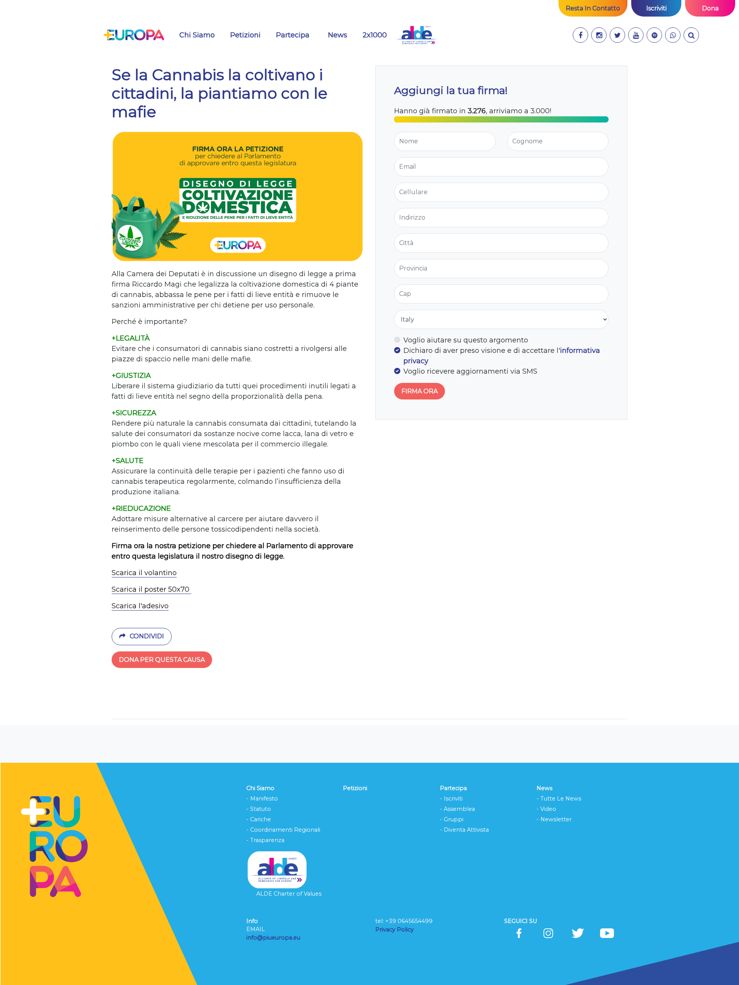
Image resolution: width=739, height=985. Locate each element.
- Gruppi (451, 819)
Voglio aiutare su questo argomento (465, 340)
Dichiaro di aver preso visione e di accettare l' (501, 355)
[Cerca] (691, 35)
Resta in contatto (593, 8)
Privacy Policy (395, 929)
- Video (546, 808)
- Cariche (258, 819)
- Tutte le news (559, 798)
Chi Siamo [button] (197, 35)
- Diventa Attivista (464, 829)
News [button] (337, 35)
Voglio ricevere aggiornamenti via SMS (470, 371)
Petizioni (245, 35)
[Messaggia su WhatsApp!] (672, 35)
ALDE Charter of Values (288, 893)
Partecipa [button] (292, 35)
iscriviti (656, 8)
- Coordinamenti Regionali (283, 829)
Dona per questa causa (162, 659)
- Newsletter (554, 819)
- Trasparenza (265, 840)
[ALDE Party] (416, 35)
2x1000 (375, 35)
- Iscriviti (451, 798)
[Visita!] (580, 35)
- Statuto (258, 808)
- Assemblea (457, 808)
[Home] (134, 35)
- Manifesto (262, 798)
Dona (710, 8)
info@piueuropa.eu (273, 937)
